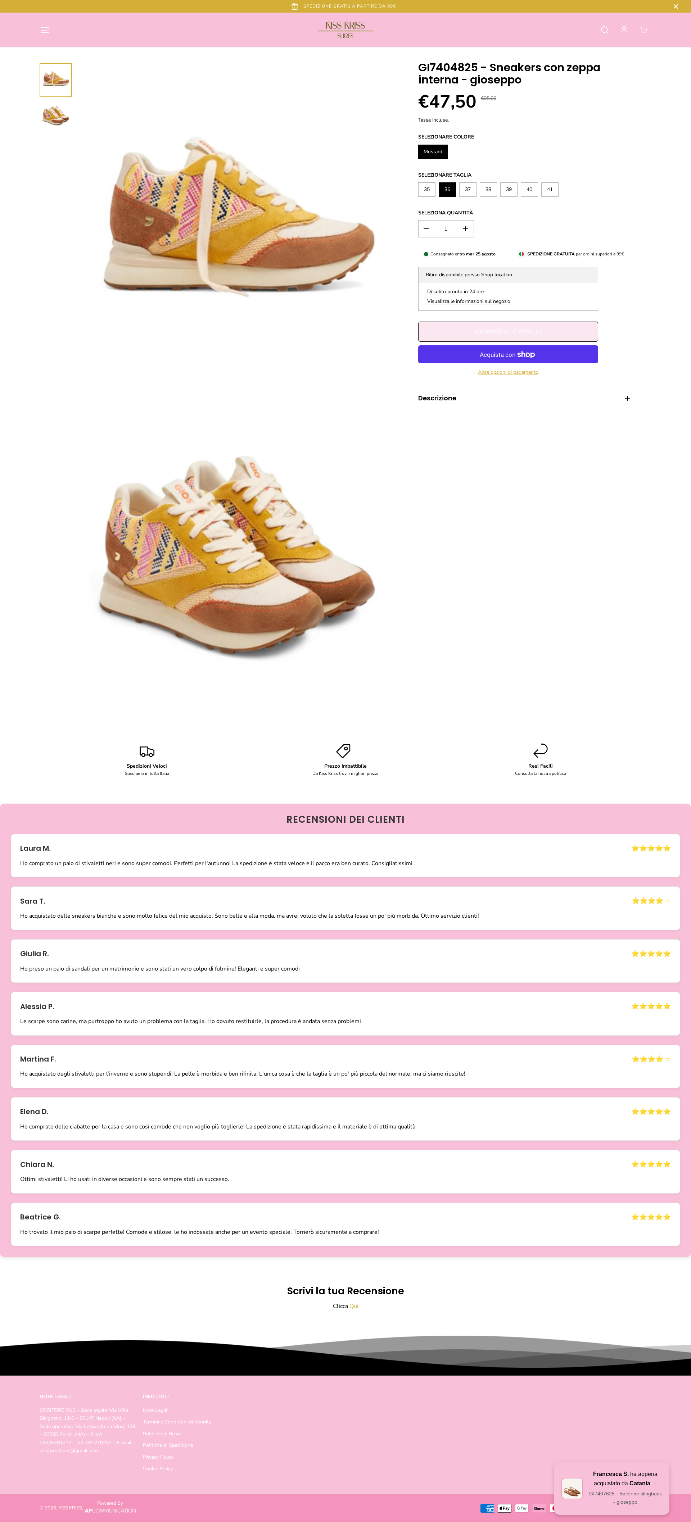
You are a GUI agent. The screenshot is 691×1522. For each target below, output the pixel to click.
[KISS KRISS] (345, 30)
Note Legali (155, 1410)
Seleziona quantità (445, 212)
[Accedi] (624, 30)
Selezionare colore (446, 136)
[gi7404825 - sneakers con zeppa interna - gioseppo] (236, 231)
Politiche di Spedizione (168, 1445)
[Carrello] (643, 30)
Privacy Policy (158, 1457)
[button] (45, 30)
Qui (353, 1306)
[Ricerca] (605, 30)
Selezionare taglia (444, 175)
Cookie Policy (158, 1468)
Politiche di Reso (161, 1433)
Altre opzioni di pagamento (508, 372)
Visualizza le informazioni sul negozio (468, 301)
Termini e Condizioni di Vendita (177, 1421)
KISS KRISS (70, 1508)
